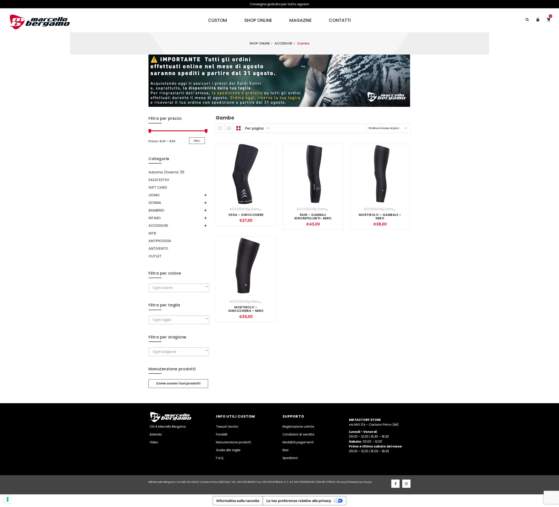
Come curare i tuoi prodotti (178, 383)
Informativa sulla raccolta (237, 500)
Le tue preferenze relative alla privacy (298, 500)
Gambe (257, 209)
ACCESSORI (283, 43)
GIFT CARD (157, 187)
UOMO (154, 195)
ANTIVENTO (158, 248)
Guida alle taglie (228, 450)
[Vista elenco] (229, 128)
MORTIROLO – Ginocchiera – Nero (246, 309)
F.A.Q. (220, 458)
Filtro (197, 141)
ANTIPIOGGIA (159, 240)
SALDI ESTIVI (158, 179)
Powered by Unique (360, 482)
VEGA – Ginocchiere (246, 215)
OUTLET (155, 256)
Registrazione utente (298, 426)
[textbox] (179, 288)
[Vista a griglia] (238, 128)
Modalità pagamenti (298, 442)
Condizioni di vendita (298, 434)
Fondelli (221, 434)
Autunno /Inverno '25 (166, 172)
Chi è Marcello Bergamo (168, 426)
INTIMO (154, 217)
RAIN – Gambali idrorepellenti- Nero (313, 217)
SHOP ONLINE (258, 20)
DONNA (154, 202)
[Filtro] (220, 128)
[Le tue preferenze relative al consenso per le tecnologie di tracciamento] (7, 499)
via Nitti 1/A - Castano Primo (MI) (374, 422)
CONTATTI (340, 20)
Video (154, 442)
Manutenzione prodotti (233, 442)
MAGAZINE (300, 20)
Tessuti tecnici (227, 426)
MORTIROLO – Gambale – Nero (380, 217)
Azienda (156, 434)
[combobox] (178, 287)
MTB (152, 233)
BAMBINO (156, 210)
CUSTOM (217, 20)
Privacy (341, 482)
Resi (285, 450)
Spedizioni (290, 458)
